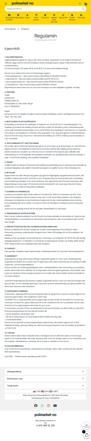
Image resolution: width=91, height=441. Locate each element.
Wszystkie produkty (9, 19)
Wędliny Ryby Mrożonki (54, 20)
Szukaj (83, 8)
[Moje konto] (80, 3)
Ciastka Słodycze (72, 19)
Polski (38, 391)
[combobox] (42, 8)
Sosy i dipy (81, 17)
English (55, 391)
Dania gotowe (36, 19)
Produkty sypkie (18, 17)
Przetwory (45, 17)
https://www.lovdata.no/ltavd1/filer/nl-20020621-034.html (45, 76)
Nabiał (27, 17)
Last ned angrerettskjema (23, 265)
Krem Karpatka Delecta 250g (27, 438)
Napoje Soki (63, 17)
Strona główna (10, 29)
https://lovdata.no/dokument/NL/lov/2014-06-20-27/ (39, 79)
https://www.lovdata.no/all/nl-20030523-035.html (38, 85)
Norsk (46, 391)
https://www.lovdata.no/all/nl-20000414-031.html (45, 82)
